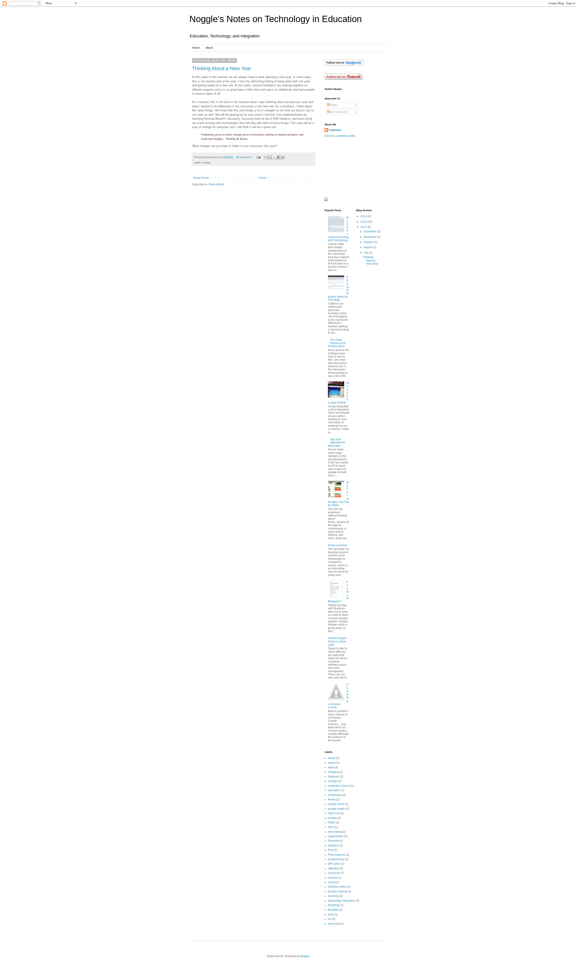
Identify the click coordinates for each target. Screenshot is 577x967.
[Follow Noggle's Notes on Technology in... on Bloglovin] (344, 64)
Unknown (335, 130)
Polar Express (336, 854)
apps (331, 767)
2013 (363, 216)
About (209, 47)
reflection (333, 868)
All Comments (338, 112)
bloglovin (333, 776)
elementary (335, 795)
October (369, 242)
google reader (336, 808)
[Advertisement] (347, 167)
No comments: (244, 157)
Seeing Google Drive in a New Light (337, 641)
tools (331, 914)
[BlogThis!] (270, 157)
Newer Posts (201, 177)
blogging (333, 772)
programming (336, 859)
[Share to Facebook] (278, 157)
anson (332, 762)
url (329, 919)
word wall (334, 923)
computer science (339, 785)
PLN (330, 850)
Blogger (305, 956)
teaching (333, 896)
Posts (333, 105)
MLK (331, 827)
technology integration (341, 900)
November (370, 236)
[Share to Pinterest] (283, 157)
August (368, 247)
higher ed (334, 813)
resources (334, 873)
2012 (363, 221)
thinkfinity (333, 905)
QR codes (334, 863)
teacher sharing (337, 891)
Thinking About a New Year (221, 68)
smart (331, 882)
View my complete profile (340, 135)
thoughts (333, 909)
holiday (332, 818)
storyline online (337, 886)
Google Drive (336, 804)
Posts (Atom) (216, 184)
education (334, 790)
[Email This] (265, 157)
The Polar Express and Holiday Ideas (337, 343)
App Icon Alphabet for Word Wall (336, 442)
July (366, 252)
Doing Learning (337, 545)
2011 (363, 227)
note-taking (335, 831)
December (370, 231)
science (332, 877)
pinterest (333, 845)
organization (335, 836)
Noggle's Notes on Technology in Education (275, 19)
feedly (331, 799)
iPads (331, 822)
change (206, 162)
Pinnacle (333, 840)
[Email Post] (258, 157)
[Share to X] (274, 157)
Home (196, 47)
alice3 (331, 758)
